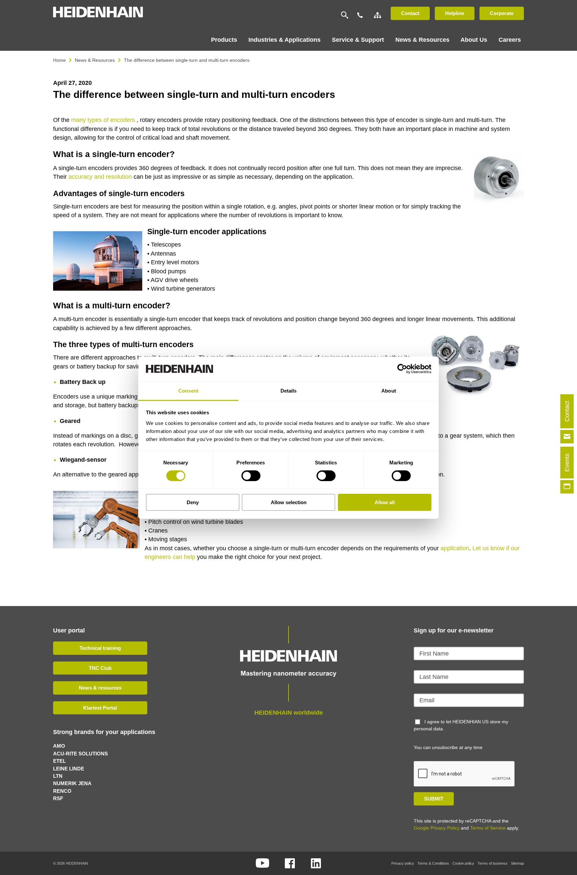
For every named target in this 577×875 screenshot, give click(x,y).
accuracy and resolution (100, 176)
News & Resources (95, 60)
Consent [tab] (188, 390)
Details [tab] (288, 390)
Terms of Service (488, 828)
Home (59, 60)
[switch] (250, 475)
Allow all (385, 502)
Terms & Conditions (433, 863)
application (454, 548)
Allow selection (289, 502)
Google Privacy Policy (436, 828)
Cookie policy (463, 863)
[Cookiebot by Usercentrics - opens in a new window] (402, 369)
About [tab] (388, 390)
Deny (193, 502)
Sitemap (517, 863)
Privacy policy (402, 863)
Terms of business (492, 863)
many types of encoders (103, 120)
